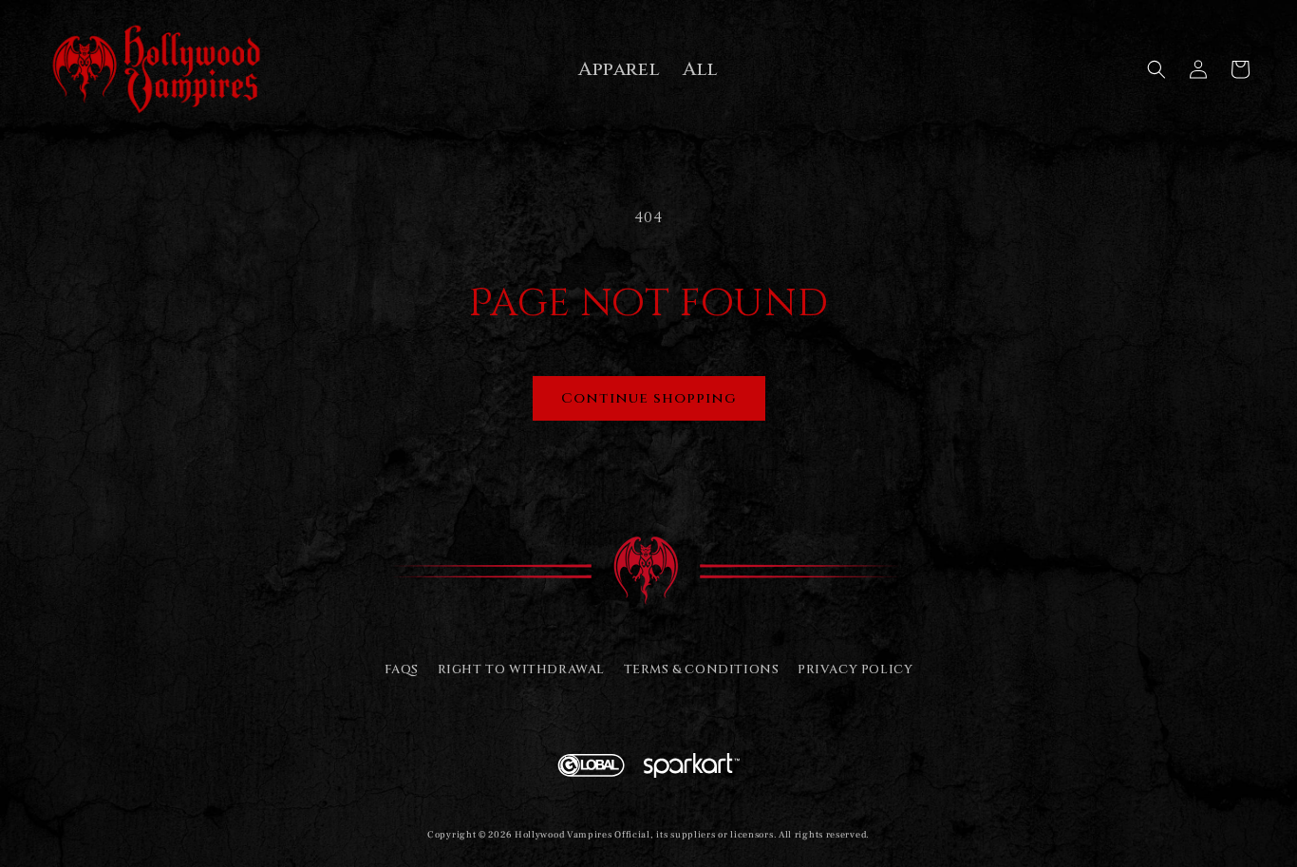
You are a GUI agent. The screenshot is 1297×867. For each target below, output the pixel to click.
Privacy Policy (855, 669)
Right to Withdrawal (521, 669)
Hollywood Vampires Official (582, 834)
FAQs (402, 669)
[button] (1156, 69)
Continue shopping (649, 398)
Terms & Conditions (702, 669)
